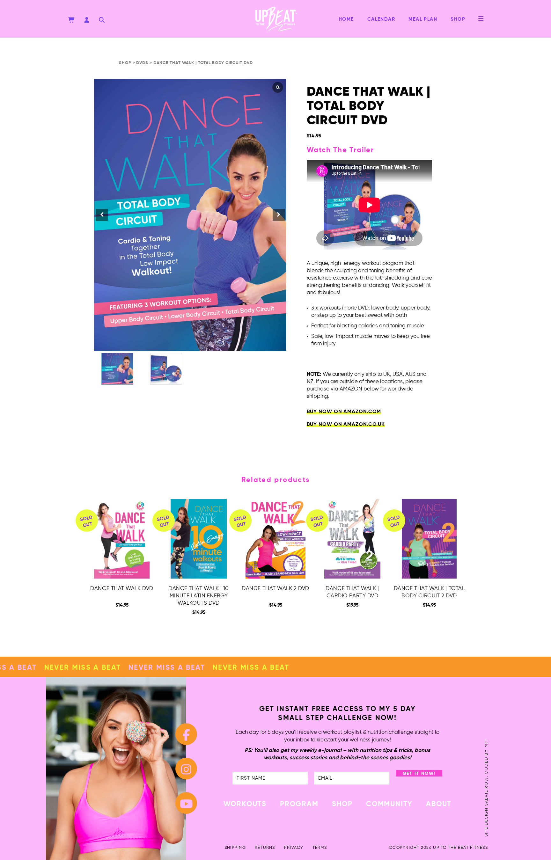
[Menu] (480, 18)
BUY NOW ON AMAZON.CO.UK (346, 424)
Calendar (381, 19)
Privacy (294, 848)
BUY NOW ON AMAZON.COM (344, 411)
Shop (458, 19)
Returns (265, 848)
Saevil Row (486, 791)
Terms (319, 848)
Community (389, 804)
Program (299, 804)
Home (346, 19)
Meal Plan (422, 19)
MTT (486, 742)
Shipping (235, 848)
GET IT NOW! (419, 773)
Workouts (245, 804)
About (439, 804)
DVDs (142, 63)
